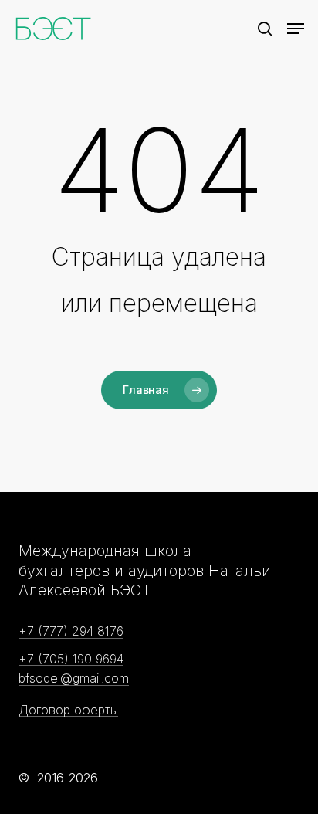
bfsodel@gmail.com (74, 679)
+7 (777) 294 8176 (71, 632)
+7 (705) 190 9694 (71, 659)
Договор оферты (68, 710)
